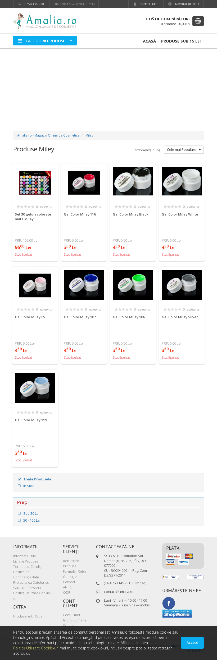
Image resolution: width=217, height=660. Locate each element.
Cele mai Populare (183, 149)
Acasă (149, 41)
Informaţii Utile (187, 4)
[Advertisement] (108, 85)
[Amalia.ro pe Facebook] (168, 603)
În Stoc (28, 485)
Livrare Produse (25, 561)
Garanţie (70, 576)
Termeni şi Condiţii (27, 566)
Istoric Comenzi (75, 620)
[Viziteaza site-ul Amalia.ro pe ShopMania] (177, 613)
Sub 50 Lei (30, 513)
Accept (192, 642)
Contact (69, 581)
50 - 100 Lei (31, 520)
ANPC (67, 587)
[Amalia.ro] (47, 21)
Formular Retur (75, 571)
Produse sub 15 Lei (181, 41)
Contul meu (149, 4)
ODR (66, 592)
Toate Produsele (36, 479)
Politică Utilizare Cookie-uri (35, 647)
